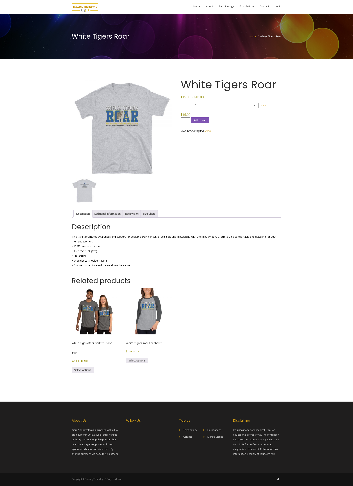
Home (197, 6)
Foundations (246, 6)
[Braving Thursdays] (85, 6)
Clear (264, 105)
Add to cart (200, 120)
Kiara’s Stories (215, 436)
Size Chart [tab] (149, 213)
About (209, 6)
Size (184, 103)
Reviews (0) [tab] (132, 213)
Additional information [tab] (107, 213)
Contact (264, 6)
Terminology (226, 6)
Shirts (207, 130)
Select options (82, 370)
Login (278, 6)
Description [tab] (83, 213)
